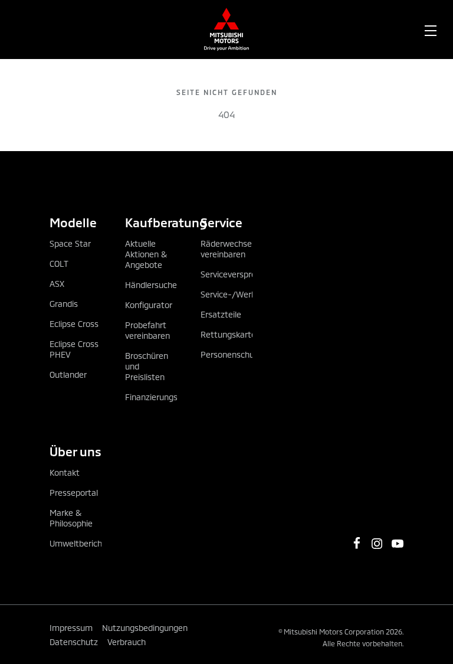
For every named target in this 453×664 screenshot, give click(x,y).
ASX (57, 284)
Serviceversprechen (237, 274)
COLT (59, 264)
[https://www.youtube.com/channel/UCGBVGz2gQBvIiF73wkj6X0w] (397, 543)
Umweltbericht (78, 543)
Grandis (64, 304)
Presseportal (74, 493)
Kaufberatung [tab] (151, 222)
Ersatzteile (221, 314)
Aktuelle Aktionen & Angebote (146, 254)
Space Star (70, 243)
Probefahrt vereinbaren (147, 330)
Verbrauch (126, 642)
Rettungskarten (231, 334)
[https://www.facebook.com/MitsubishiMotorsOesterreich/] (357, 543)
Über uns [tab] (75, 451)
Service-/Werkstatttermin (250, 294)
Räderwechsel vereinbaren (227, 248)
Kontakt (65, 472)
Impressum (71, 628)
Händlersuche (151, 285)
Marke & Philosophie (71, 518)
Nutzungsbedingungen (145, 628)
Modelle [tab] (73, 222)
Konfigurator (148, 305)
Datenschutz (74, 642)
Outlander (68, 374)
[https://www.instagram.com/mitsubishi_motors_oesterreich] (377, 543)
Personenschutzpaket (242, 354)
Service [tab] (221, 222)
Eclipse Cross (74, 324)
